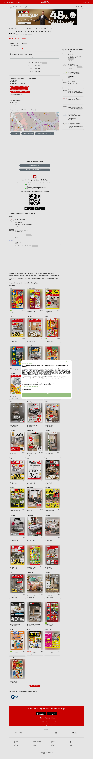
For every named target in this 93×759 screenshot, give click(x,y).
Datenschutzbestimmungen (65, 361)
